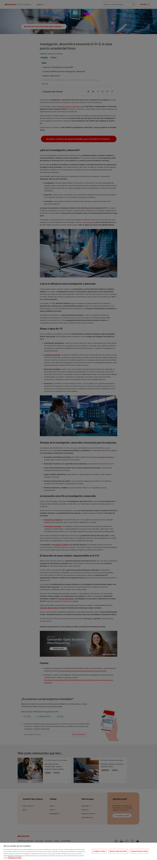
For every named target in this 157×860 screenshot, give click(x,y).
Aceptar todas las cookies (139, 851)
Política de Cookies (15, 858)
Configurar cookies (99, 851)
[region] (78, 851)
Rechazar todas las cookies (118, 851)
